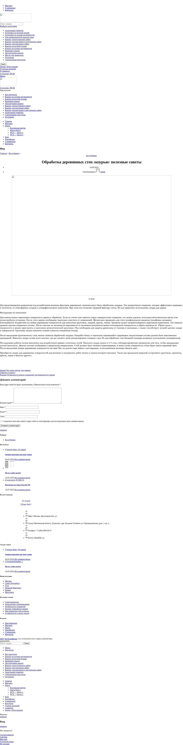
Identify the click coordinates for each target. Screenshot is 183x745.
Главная (3, 153)
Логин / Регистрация (14, 710)
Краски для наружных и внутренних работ (23, 42)
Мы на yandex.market (13, 473)
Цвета (7, 628)
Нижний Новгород (13, 588)
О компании (10, 632)
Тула (7, 586)
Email (3, 412)
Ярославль (9, 592)
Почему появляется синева (16, 609)
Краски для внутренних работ (17, 39)
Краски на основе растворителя (18, 48)
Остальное (9, 57)
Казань (8, 590)
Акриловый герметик (14, 30)
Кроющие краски (12, 51)
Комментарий (6, 403)
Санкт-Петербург (12, 583)
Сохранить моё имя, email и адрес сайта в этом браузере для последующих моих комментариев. (43, 421)
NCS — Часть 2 (16, 135)
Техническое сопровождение (17, 604)
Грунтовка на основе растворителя (19, 35)
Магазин (8, 625)
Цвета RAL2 (15, 130)
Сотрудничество (12, 602)
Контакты (9, 634)
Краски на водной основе (16, 46)
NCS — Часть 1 (16, 132)
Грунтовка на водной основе (17, 33)
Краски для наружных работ (17, 44)
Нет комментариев (22, 459)
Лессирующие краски (14, 53)
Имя (2, 407)
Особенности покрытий (15, 607)
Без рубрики (14, 153)
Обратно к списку (7, 373)
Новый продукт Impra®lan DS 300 (17, 485)
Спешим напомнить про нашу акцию (18, 454)
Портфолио (10, 630)
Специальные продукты (15, 60)
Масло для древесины (14, 55)
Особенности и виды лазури (17, 613)
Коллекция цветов (18, 128)
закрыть (3, 430)
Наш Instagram (11, 623)
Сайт (2, 416)
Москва (8, 581)
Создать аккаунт (7, 735)
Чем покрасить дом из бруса (17, 611)
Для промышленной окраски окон (19, 37)
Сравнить (9, 708)
